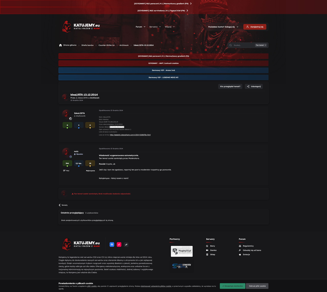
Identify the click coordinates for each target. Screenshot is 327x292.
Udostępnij (255, 86)
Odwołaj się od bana (252, 250)
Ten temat (260, 45)
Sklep (212, 254)
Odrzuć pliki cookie (257, 286)
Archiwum (124, 45)
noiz (76, 151)
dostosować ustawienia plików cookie (156, 286)
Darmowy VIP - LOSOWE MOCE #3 (163, 77)
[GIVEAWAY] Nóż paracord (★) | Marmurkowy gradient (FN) (161, 3)
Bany (212, 246)
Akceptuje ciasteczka (233, 286)
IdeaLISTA (79, 113)
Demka (213, 250)
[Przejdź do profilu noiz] (67, 153)
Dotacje (246, 254)
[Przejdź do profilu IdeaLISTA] (65, 97)
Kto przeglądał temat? (230, 86)
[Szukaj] (230, 45)
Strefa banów (87, 45)
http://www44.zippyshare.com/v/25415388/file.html (130, 134)
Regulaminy (248, 246)
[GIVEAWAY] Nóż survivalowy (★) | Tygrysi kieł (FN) (161, 10)
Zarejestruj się (256, 27)
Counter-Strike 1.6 (106, 45)
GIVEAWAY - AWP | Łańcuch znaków (163, 63)
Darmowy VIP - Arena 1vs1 (163, 70)
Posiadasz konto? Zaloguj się (222, 27)
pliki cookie (92, 286)
